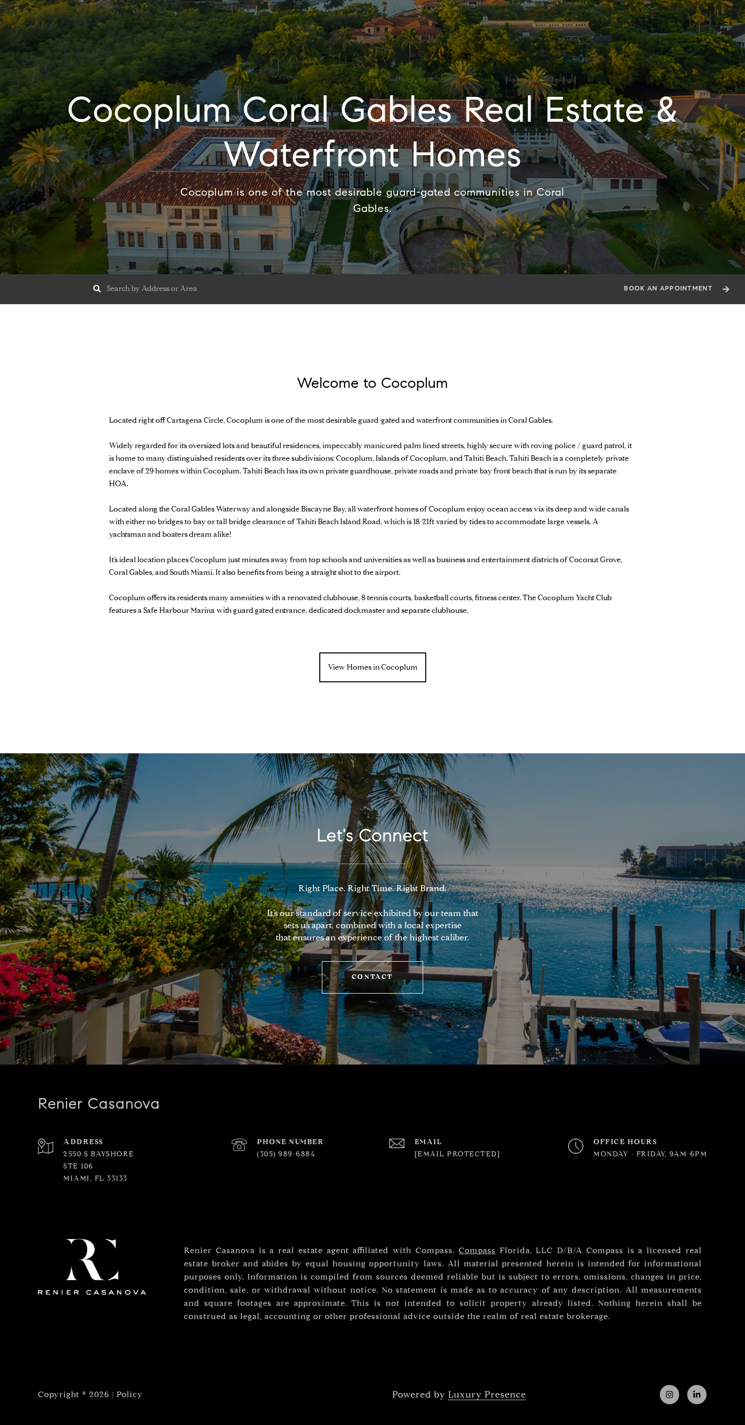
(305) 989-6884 (286, 1154)
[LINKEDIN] (697, 1394)
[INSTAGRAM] (669, 1394)
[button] (675, 289)
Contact (372, 977)
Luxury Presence (487, 1394)
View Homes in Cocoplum (373, 667)
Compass (477, 1250)
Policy (130, 1394)
